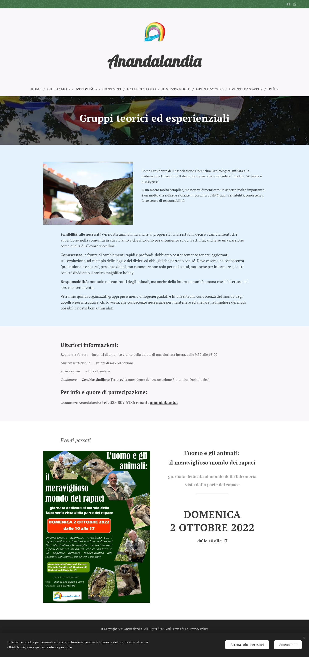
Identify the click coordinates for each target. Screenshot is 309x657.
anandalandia (164, 402)
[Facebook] (288, 4)
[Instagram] (294, 4)
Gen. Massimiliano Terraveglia (104, 379)
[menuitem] (38, 89)
